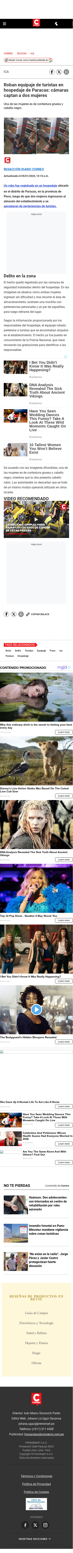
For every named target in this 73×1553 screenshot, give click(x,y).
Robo (8, 650)
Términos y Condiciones (36, 1476)
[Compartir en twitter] (59, 72)
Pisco (52, 650)
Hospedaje (23, 656)
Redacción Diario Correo (24, 169)
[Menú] (5, 23)
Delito (18, 650)
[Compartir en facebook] (52, 72)
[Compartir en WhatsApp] (66, 72)
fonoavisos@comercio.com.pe (44, 1434)
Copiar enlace (40, 614)
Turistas (29, 650)
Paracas (10, 656)
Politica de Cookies (36, 1492)
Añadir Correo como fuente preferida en (28, 60)
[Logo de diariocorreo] (36, 23)
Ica (6, 72)
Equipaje (41, 650)
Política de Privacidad (36, 1484)
